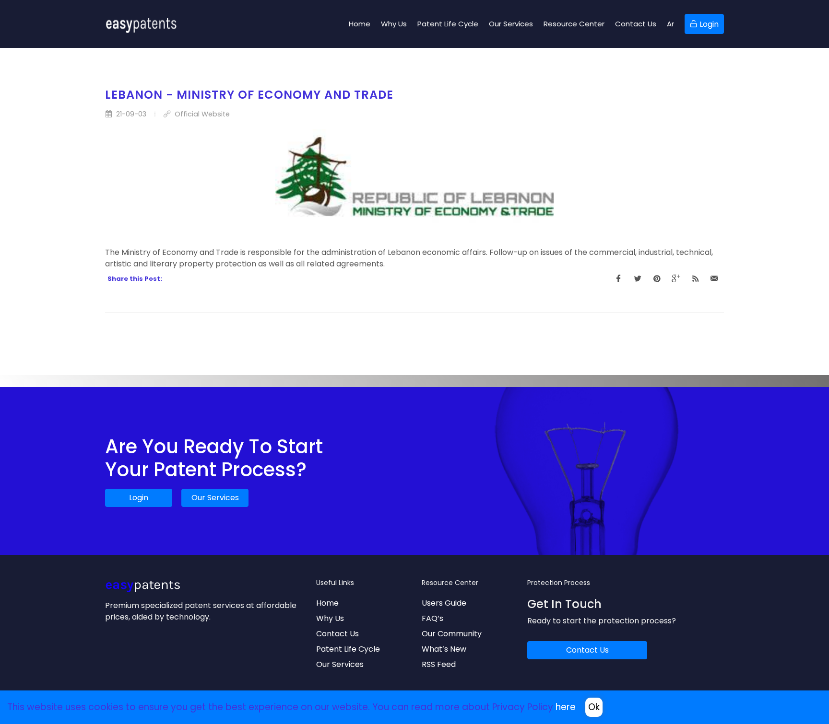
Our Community (452, 633)
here (566, 707)
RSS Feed (439, 664)
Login (138, 497)
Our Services (215, 497)
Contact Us (337, 633)
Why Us (330, 618)
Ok (594, 707)
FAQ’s (432, 618)
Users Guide (444, 603)
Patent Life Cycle (348, 649)
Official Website (201, 114)
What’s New (444, 649)
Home (327, 603)
